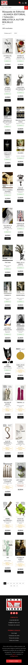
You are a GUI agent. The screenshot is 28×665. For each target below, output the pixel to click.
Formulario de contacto (14, 625)
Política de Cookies (14, 640)
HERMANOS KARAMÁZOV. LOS (20, 328)
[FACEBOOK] (11, 613)
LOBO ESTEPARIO (7, 365)
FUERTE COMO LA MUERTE (7, 480)
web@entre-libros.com (14, 622)
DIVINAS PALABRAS (7, 88)
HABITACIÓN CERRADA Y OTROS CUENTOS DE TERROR (7, 153)
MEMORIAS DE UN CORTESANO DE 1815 (7, 121)
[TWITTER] (14, 613)
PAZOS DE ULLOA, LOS (20, 519)
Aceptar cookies (13, 661)
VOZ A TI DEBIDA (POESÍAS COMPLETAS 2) (8, 190)
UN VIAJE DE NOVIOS (7, 403)
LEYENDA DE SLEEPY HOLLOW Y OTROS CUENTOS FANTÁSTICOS (20, 558)
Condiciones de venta (14, 635)
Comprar (8, 67)
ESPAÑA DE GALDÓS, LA (20, 56)
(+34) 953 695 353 (14, 620)
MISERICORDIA (20, 295)
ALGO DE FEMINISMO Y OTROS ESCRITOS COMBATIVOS (8, 442)
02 (8, 583)
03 (11, 583)
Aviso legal (14, 633)
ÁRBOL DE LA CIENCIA (20, 263)
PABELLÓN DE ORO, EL (20, 365)
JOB (8, 557)
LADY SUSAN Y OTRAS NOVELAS (20, 480)
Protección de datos (14, 638)
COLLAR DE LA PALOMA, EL (7, 226)
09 (14, 586)
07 (23, 583)
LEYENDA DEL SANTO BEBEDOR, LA (8, 56)
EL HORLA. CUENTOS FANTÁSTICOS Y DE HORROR (20, 442)
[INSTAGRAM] (16, 613)
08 (11, 586)
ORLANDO (20, 153)
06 (20, 583)
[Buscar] (26, 8)
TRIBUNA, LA (20, 402)
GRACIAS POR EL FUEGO (20, 121)
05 (17, 583)
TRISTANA (8, 262)
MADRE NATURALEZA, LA (7, 519)
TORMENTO (7, 295)
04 (14, 583)
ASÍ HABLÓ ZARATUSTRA (8, 328)
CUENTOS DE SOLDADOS (20, 224)
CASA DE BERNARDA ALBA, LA (20, 188)
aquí (14, 654)
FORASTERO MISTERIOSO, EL (20, 88)
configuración (14, 656)
